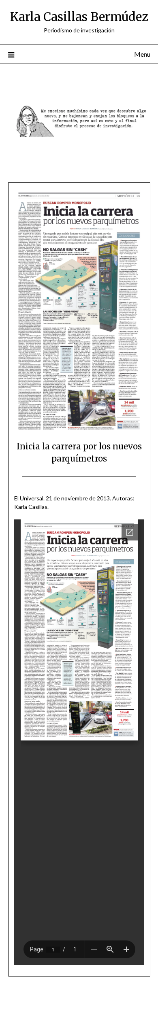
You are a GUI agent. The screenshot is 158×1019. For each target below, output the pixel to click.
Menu (142, 54)
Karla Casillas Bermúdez (79, 16)
